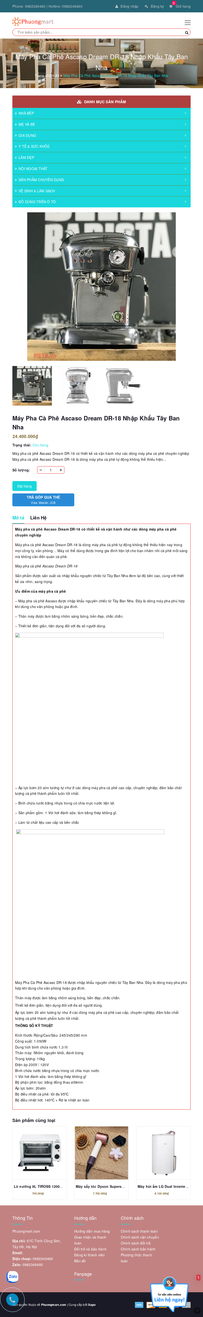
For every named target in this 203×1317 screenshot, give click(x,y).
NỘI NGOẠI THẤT (33, 168)
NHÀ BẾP (26, 113)
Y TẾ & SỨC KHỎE (34, 146)
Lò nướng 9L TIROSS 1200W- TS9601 (46, 1186)
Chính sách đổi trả (136, 1243)
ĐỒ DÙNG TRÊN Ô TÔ (37, 201)
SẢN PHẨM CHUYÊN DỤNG (41, 179)
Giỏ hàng (182, 6)
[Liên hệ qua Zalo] (12, 1277)
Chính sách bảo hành (138, 1248)
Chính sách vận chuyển (140, 1237)
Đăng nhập (129, 6)
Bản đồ (80, 1260)
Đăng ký (157, 6)
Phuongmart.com (53, 1304)
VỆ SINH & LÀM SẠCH (37, 190)
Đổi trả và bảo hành (90, 1248)
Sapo (92, 1304)
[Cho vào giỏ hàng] (34, 1154)
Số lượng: (21, 469)
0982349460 (35, 6)
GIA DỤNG (27, 135)
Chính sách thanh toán (139, 1231)
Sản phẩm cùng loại (33, 1120)
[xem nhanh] (45, 1154)
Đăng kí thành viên (89, 1254)
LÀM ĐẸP (26, 157)
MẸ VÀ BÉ (27, 124)
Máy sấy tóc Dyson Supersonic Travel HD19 (113, 1186)
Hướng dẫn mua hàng (92, 1231)
